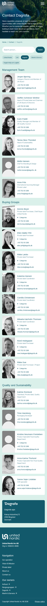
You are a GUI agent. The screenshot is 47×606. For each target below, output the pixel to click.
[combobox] (18, 50)
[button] (25, 57)
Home (4, 42)
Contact (11, 42)
